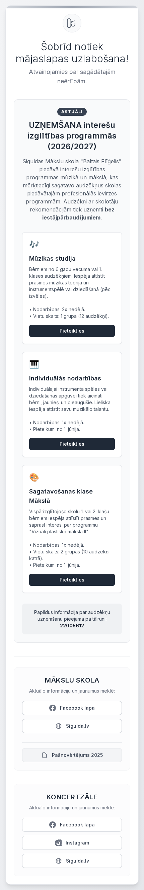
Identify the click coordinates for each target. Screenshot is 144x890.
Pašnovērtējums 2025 (77, 755)
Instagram (77, 843)
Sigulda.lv (77, 726)
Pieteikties (72, 331)
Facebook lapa (77, 708)
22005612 (72, 625)
